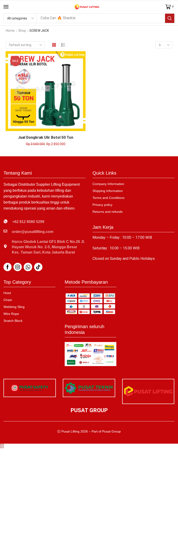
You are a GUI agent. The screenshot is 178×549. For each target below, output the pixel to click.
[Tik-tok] (38, 267)
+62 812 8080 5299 (28, 222)
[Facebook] (7, 267)
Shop (22, 30)
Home (10, 30)
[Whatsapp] (28, 267)
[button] (6, 7)
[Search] (169, 18)
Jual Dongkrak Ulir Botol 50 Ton (45, 137)
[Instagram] (17, 267)
